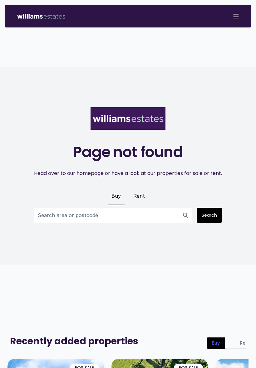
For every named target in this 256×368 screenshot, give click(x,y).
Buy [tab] (216, 343)
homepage (90, 173)
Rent (139, 196)
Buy (116, 196)
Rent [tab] (245, 343)
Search (209, 215)
